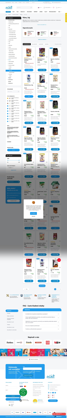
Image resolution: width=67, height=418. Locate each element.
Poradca (8, 11)
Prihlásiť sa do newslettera (28, 375)
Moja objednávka (8, 2)
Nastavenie (33, 216)
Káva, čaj (10, 70)
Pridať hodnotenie (11, 181)
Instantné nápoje (11, 72)
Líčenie (10, 47)
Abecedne (46, 44)
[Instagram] (50, 392)
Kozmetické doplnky (12, 56)
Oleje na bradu (11, 50)
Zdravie (9, 59)
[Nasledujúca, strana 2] (58, 289)
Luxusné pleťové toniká (12, 36)
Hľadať (31, 7)
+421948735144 (12, 197)
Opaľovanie (10, 45)
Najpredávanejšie (26, 44)
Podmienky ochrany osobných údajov (38, 386)
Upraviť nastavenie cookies (26, 416)
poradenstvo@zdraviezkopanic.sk (15, 193)
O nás (24, 2)
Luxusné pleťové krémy (12, 34)
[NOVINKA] (55, 53)
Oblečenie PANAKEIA (12, 54)
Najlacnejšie (34, 44)
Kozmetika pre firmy (36, 395)
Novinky (9, 81)
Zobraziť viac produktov (42, 39)
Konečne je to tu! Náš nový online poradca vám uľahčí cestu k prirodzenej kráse (13, 136)
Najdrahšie (41, 44)
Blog (13, 2)
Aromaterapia (10, 79)
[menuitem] (14, 11)
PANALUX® (10, 29)
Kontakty (27, 2)
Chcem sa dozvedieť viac (41, 24)
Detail (29, 96)
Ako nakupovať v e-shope (37, 387)
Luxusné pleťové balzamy (13, 38)
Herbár (16, 2)
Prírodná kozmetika (11, 20)
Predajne (20, 2)
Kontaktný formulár (13, 200)
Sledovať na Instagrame (34, 359)
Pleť (9, 27)
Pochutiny (10, 74)
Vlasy (9, 41)
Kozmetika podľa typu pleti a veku (14, 23)
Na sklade (11, 167)
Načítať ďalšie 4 (42, 285)
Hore (26, 289)
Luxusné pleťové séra (12, 32)
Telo (9, 43)
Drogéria (9, 77)
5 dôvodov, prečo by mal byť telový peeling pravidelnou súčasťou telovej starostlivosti (13, 132)
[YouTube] (53, 392)
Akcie (9, 25)
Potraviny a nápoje (11, 65)
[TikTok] (55, 392)
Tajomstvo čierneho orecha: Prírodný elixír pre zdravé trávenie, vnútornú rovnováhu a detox (13, 128)
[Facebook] (48, 392)
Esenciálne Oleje (11, 52)
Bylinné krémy (11, 63)
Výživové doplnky (11, 61)
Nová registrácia (13, 399)
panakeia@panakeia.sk (13, 195)
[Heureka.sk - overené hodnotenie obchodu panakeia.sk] (39, 401)
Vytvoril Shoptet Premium (50, 416)
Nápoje (10, 68)
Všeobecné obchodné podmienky (38, 384)
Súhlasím (34, 213)
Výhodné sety (10, 83)
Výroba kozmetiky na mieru (37, 392)
